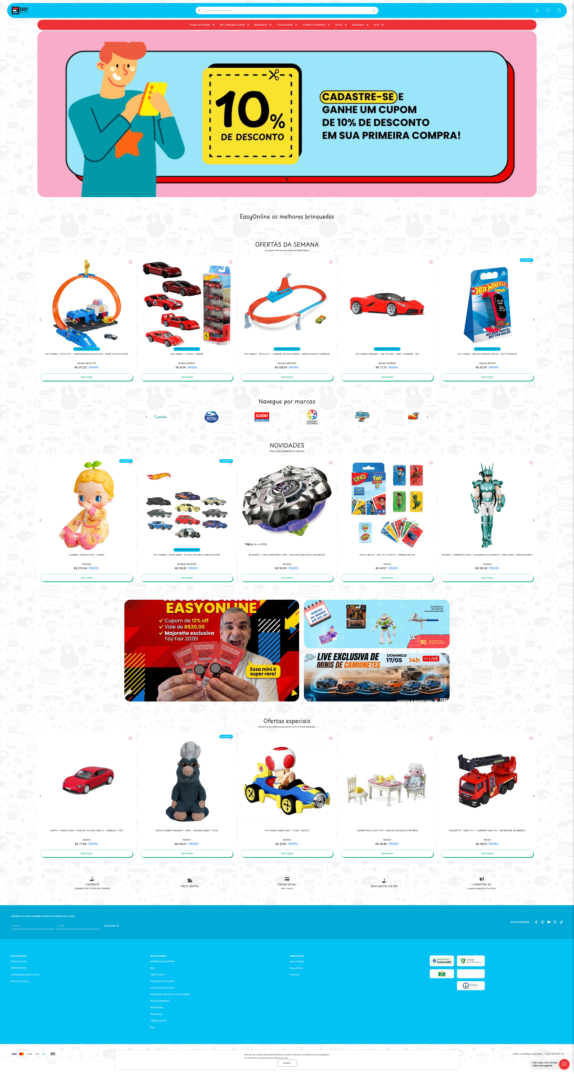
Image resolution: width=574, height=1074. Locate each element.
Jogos (338, 24)
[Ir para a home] (20, 10)
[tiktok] (561, 922)
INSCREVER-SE (111, 925)
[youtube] (548, 922)
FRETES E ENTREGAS (160, 1000)
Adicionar (87, 377)
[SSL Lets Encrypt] (470, 986)
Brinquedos (260, 24)
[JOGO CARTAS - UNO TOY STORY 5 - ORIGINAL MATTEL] (387, 520)
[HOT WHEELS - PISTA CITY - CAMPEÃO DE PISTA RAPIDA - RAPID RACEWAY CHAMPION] (287, 319)
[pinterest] (555, 922)
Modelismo (358, 24)
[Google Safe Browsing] (470, 961)
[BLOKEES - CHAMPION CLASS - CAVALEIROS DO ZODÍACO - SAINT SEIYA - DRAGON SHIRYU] (487, 520)
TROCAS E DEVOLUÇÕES (162, 981)
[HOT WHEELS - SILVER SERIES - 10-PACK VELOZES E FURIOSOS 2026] (187, 520)
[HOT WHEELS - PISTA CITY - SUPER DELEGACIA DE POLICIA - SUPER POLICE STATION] (87, 319)
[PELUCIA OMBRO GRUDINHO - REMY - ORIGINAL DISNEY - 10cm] (187, 796)
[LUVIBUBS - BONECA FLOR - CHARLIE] (87, 520)
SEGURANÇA (156, 1014)
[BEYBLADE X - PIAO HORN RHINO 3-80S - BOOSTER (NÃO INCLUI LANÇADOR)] (287, 520)
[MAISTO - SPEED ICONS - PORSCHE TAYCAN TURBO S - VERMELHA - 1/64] (87, 796)
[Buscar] (374, 10)
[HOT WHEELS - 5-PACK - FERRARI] (187, 319)
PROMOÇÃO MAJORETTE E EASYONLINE (169, 994)
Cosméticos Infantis (313, 24)
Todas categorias (199, 24)
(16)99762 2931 (18, 968)
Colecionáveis (285, 24)
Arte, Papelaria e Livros (232, 24)
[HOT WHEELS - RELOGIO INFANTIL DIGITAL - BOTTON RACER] (487, 319)
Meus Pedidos (297, 961)
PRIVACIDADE (156, 1007)
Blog (376, 24)
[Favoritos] (548, 10)
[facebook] (536, 922)
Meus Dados (296, 968)
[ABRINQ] (441, 974)
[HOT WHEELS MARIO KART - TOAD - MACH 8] (287, 796)
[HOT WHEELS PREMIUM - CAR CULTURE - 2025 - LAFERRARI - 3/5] (387, 319)
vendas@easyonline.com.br (24, 974)
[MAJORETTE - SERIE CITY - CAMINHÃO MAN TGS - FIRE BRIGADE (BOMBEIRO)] (487, 796)
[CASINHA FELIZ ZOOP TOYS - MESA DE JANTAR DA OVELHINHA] (387, 796)
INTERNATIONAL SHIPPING (162, 961)
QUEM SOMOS (157, 974)
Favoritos (294, 974)
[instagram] (542, 922)
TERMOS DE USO (158, 1020)
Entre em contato (19, 981)
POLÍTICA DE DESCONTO (162, 987)
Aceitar (287, 1063)
